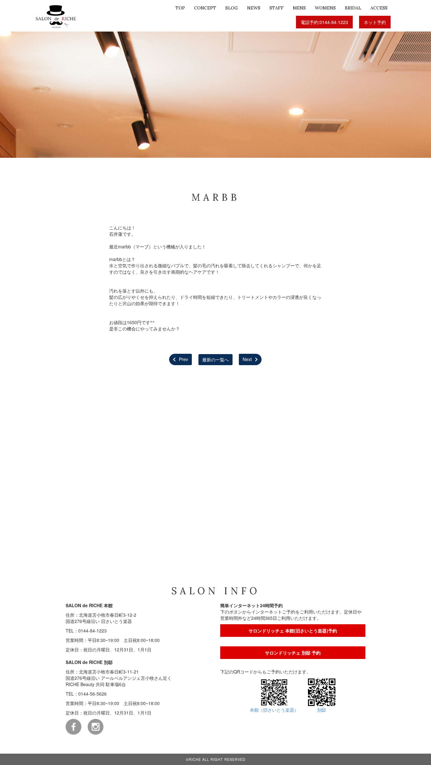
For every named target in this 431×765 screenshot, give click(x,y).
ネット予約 (375, 22)
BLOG (231, 8)
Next (250, 359)
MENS (299, 8)
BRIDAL (353, 8)
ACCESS (378, 8)
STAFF (276, 8)
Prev (180, 359)
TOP (180, 8)
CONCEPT (205, 8)
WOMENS (325, 8)
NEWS (253, 8)
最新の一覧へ (215, 359)
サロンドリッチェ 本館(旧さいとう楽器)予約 (293, 630)
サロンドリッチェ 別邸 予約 (293, 652)
